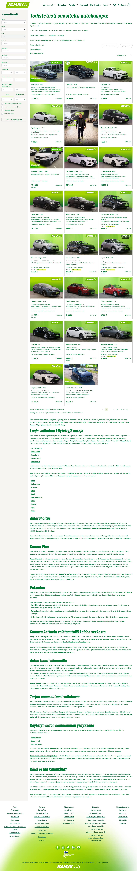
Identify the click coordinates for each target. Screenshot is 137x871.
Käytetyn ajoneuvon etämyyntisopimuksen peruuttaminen (96, 837)
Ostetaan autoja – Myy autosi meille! (15, 828)
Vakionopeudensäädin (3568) (12, 107)
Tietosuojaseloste (102, 862)
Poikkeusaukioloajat (96, 813)
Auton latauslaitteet (42, 827)
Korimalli (3, 41)
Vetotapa (4, 62)
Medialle (123, 823)
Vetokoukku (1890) (9, 110)
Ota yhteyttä (95, 5)
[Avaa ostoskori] (114, 5)
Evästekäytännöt (89, 862)
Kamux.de (122, 813)
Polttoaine (4, 48)
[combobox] (13, 22)
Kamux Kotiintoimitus (42, 817)
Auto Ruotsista (15, 833)
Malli (2, 33)
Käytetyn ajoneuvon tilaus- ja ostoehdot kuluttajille (96, 824)
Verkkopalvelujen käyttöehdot (72, 862)
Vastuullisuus (122, 817)
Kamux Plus (42, 810)
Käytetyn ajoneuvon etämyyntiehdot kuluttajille (96, 830)
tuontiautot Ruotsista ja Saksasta (51, 35)
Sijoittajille (123, 820)
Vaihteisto (4, 55)
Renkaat (42, 840)
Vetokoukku (42, 837)
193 (127, 409)
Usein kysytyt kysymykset (95, 817)
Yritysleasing (42, 830)
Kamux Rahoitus (42, 813)
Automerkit (15, 817)
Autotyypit (15, 820)
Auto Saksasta (15, 836)
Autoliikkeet (68, 810)
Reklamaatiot (69, 817)
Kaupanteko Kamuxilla (96, 820)
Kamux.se (122, 810)
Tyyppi (3, 19)
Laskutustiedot (68, 823)
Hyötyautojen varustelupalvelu (42, 833)
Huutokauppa (15, 823)
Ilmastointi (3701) (9, 113)
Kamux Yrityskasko (42, 823)
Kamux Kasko (42, 820)
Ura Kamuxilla (69, 820)
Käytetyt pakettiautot (15, 813)
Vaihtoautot (15, 810)
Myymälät (84, 5)
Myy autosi (62, 5)
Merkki (3, 26)
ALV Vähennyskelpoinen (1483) (13, 103)
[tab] (7, 94)
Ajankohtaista (96, 810)
